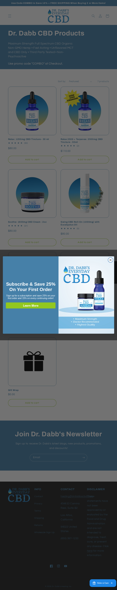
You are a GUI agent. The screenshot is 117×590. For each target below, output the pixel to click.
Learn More (30, 305)
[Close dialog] (110, 260)
